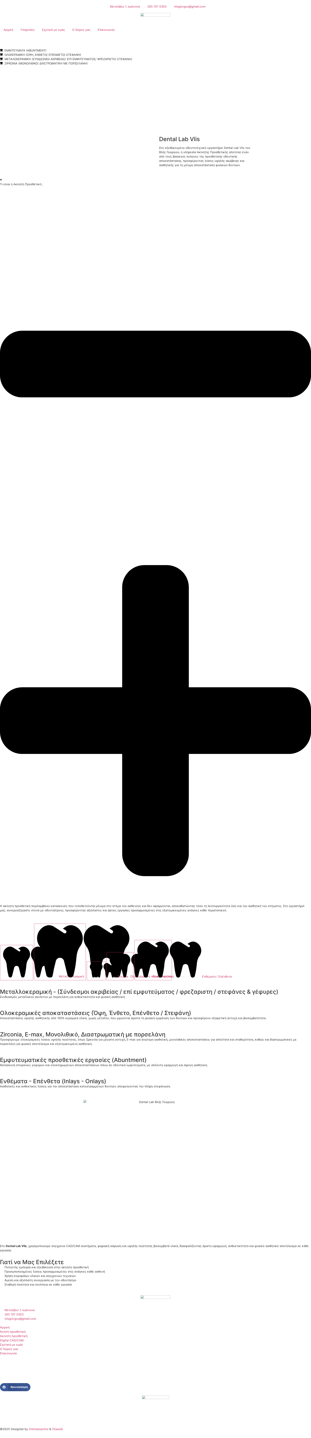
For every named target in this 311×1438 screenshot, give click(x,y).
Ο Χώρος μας (81, 29)
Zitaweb (57, 1429)
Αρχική (8, 29)
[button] (15, 1387)
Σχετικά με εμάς (53, 29)
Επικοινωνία (106, 29)
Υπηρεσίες (27, 29)
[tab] (16, 962)
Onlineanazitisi (38, 1429)
